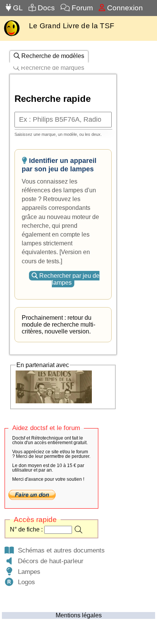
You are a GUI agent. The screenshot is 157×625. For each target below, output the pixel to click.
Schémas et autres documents (59, 550)
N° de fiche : (27, 529)
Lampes (27, 571)
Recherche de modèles (52, 56)
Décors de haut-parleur (48, 561)
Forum (81, 8)
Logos (24, 582)
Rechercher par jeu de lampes (68, 279)
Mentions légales (79, 615)
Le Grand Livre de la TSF (71, 26)
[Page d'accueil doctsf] (11, 35)
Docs (45, 8)
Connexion (124, 8)
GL (17, 8)
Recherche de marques (51, 67)
